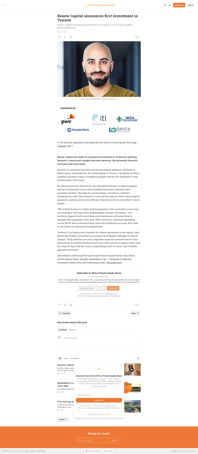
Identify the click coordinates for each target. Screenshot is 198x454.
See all (62, 419)
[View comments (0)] (65, 37)
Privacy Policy (116, 408)
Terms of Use (110, 405)
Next (133, 313)
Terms (32, 451)
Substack (175, 451)
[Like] (59, 37)
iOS (69, 146)
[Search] (164, 5)
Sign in (191, 5)
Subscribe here (113, 262)
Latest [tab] (66, 358)
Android (61, 146)
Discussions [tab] (75, 358)
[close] (121, 366)
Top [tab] (60, 358)
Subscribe (179, 5)
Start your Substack (94, 451)
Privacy (27, 451)
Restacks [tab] (72, 330)
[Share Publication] (170, 5)
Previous (66, 313)
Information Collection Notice (98, 408)
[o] (131, 369)
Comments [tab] (63, 330)
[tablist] (67, 329)
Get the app (108, 451)
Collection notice (40, 451)
